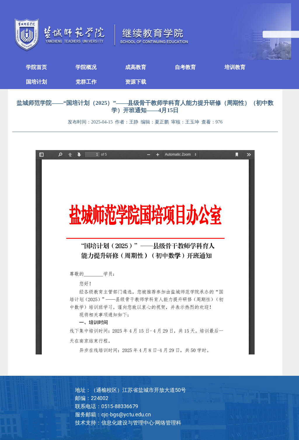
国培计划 (36, 82)
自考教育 (185, 67)
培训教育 (235, 67)
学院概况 (86, 67)
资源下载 (135, 82)
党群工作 (86, 82)
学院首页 (36, 67)
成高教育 (135, 67)
